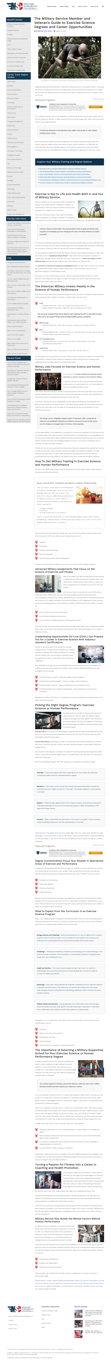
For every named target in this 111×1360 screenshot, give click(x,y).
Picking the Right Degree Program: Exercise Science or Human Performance (65, 177)
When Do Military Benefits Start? (17, 349)
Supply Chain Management (15, 214)
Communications (12, 94)
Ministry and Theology (14, 168)
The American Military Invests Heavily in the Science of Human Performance (65, 171)
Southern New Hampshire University (62, 104)
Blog (43, 1327)
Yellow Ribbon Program (14, 49)
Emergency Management (15, 121)
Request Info (96, 107)
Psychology (10, 189)
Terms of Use (13, 1328)
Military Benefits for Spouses (16, 57)
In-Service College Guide (15, 66)
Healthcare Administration (15, 142)
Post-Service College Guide (16, 70)
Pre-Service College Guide (15, 62)
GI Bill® (9, 34)
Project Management (13, 184)
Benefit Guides (51, 6)
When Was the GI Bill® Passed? (17, 353)
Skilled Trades (11, 210)
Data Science (11, 117)
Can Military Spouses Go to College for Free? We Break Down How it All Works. (18, 273)
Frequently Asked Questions (16, 262)
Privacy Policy (13, 1324)
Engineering (11, 125)
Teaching (10, 206)
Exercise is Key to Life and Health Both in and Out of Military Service (63, 168)
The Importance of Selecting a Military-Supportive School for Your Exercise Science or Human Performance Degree (71, 180)
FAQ (73, 6)
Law (8, 163)
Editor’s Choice (82, 6)
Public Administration (14, 193)
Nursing (9, 176)
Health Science (12, 138)
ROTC (9, 45)
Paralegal (10, 180)
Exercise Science (12, 130)
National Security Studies (15, 172)
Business (10, 86)
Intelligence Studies (13, 155)
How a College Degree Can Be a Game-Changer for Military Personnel (17, 393)
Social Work (11, 201)
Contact (11, 1320)
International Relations (14, 159)
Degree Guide (46, 1315)
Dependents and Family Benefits (17, 53)
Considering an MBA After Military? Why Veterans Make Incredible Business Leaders (18, 372)
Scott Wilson (47, 31)
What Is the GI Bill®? (14, 339)
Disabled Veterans (13, 30)
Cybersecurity (11, 113)
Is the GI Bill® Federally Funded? (17, 303)
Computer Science (13, 98)
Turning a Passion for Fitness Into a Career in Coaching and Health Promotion (66, 182)
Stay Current (95, 6)
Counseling (10, 102)
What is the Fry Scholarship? (16, 330)
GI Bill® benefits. (84, 1095)
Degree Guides (64, 6)
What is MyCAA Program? (15, 326)
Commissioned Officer (14, 90)
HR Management (12, 147)
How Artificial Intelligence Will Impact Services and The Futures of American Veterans (18, 364)
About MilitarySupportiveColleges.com (21, 1316)
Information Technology (14, 151)
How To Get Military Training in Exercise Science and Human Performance (65, 174)
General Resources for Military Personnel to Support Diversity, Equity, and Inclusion (17, 407)
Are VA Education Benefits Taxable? (18, 266)
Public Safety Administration (16, 197)
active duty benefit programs (54, 836)
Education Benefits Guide (50, 1311)
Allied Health (11, 81)
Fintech (9, 134)
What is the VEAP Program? (16, 335)
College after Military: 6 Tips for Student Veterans (94, 1331)
